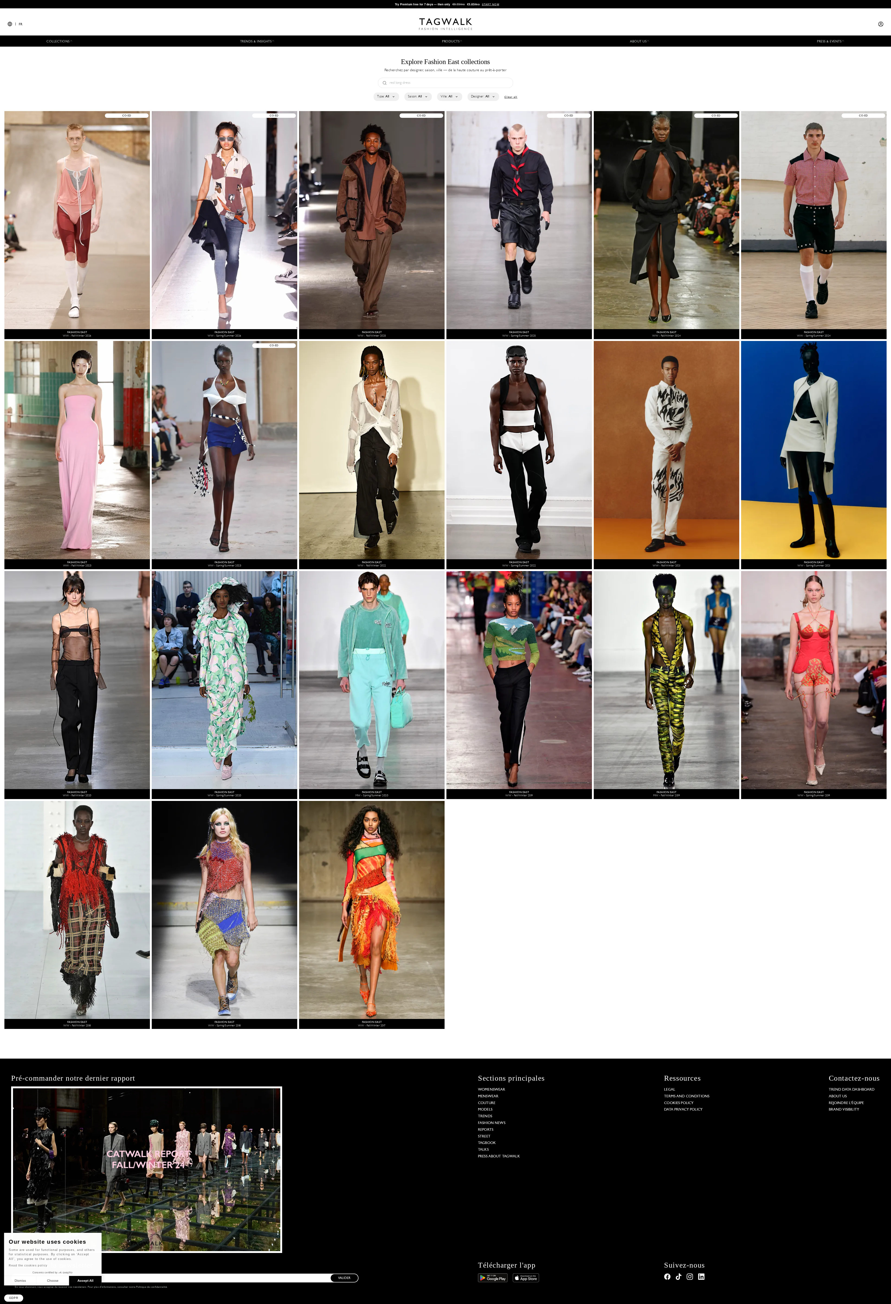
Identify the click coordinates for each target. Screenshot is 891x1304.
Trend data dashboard (852, 1090)
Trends (485, 1116)
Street (484, 1136)
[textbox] (386, 96)
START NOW (490, 4)
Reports (485, 1130)
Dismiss (20, 1280)
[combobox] (386, 96)
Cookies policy (679, 1103)
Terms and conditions (686, 1096)
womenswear (491, 1090)
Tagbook (487, 1143)
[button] (13, 1298)
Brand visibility (844, 1109)
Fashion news (491, 1123)
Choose (53, 1280)
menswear (488, 1096)
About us (838, 1096)
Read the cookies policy (28, 1265)
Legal (669, 1090)
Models (485, 1109)
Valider (344, 1278)
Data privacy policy (683, 1109)
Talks (483, 1150)
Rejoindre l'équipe (846, 1103)
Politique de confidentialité (151, 1287)
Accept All (86, 1280)
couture (486, 1103)
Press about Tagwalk (499, 1156)
